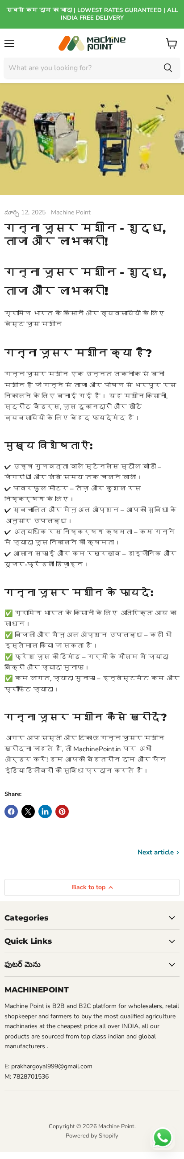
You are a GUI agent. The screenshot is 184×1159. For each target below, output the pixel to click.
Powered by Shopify (92, 1136)
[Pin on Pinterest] (62, 811)
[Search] (168, 68)
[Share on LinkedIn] (45, 811)
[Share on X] (28, 811)
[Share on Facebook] (11, 811)
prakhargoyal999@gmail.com (51, 1066)
